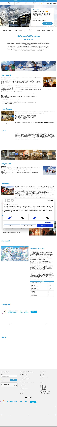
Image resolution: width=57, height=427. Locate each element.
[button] (8, 66)
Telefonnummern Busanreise (45, 393)
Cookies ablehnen (12, 225)
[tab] (48, 89)
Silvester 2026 (34, 3)
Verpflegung (11, 30)
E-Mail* (2, 374)
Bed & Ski (21, 390)
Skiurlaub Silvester (43, 387)
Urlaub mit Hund (42, 390)
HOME (10, 0)
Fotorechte (42, 377)
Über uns (32, 0)
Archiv (21, 389)
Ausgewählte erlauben (28, 225)
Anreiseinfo (42, 392)
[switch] (22, 218)
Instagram (48, 30)
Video (38, 30)
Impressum (42, 374)
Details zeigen (48, 222)
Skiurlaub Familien (43, 385)
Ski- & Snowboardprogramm (45, 391)
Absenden (13, 379)
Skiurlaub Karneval (43, 389)
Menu (3, 4)
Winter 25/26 (26, 3)
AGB (40, 375)
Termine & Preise (47, 23)
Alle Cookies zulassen (45, 225)
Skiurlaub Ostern (42, 388)
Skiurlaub (21, 391)
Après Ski (25, 30)
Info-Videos (27, 0)
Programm (21, 30)
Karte (53, 30)
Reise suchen (9, 3)
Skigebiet (43, 30)
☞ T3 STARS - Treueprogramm (18, 0)
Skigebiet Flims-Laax (37, 248)
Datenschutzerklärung (43, 376)
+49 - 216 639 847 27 (44, 0)
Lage (16, 30)
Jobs (41, 378)
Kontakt (36, 0)
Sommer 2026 (17, 3)
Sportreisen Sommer (23, 387)
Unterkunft (5, 30)
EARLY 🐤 (42, 3)
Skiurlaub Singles (43, 386)
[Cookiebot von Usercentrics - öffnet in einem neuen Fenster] (48, 200)
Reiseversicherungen (23, 388)
